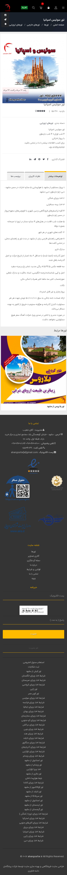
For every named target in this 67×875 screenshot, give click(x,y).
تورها (33, 552)
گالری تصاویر (33, 556)
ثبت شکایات (33, 667)
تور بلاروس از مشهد (55, 406)
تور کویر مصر (33, 694)
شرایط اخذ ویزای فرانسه (33, 702)
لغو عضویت (33, 648)
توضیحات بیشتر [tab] (55, 176)
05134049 (27, 448)
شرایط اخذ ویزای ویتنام (33, 756)
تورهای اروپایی (46, 123)
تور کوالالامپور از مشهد (33, 787)
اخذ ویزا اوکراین (33, 769)
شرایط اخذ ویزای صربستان (34, 680)
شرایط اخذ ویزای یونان (33, 711)
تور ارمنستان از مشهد (33, 805)
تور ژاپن (33, 689)
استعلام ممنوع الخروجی (33, 662)
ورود (33, 578)
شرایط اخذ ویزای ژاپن (33, 836)
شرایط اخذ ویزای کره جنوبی (33, 720)
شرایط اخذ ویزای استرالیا (34, 818)
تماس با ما (33, 574)
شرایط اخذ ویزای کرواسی (33, 685)
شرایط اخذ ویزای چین (34, 729)
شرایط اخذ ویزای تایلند (33, 738)
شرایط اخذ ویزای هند (33, 734)
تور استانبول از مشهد (33, 760)
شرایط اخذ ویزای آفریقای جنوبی (33, 823)
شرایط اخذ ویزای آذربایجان (33, 747)
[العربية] (24, 7)
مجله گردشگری (33, 560)
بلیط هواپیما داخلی (33, 778)
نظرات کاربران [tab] (34, 176)
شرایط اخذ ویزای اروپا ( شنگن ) (33, 814)
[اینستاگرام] (5, 15)
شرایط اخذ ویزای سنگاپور (33, 743)
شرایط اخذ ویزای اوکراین (33, 751)
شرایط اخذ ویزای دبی (33, 841)
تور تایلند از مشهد (33, 792)
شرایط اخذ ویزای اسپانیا (33, 832)
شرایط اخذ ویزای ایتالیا (33, 707)
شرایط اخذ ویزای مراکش (34, 725)
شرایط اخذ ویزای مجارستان (33, 716)
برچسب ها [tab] (15, 176)
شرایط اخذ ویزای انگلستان (33, 676)
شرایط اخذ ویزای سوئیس (33, 698)
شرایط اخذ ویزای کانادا (33, 783)
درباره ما (33, 565)
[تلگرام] (5, 20)
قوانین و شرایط (33, 569)
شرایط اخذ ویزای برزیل (33, 827)
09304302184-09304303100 (25, 443)
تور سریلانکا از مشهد (33, 796)
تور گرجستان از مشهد (33, 809)
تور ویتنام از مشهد (33, 765)
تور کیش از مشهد (33, 671)
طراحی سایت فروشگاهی (52, 866)
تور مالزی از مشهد (33, 774)
